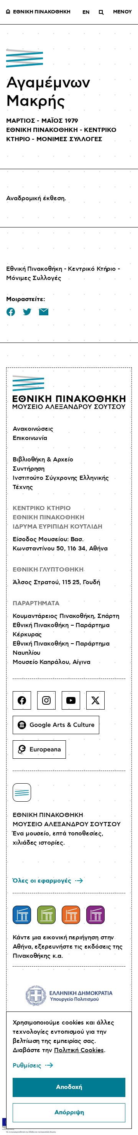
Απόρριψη (69, 1113)
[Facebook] (25, 703)
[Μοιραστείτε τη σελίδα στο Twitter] (27, 312)
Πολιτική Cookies (79, 1050)
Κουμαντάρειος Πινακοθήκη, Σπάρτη (66, 616)
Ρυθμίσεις (27, 1065)
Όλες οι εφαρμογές (42, 881)
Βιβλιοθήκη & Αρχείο (43, 459)
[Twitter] (98, 703)
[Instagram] (49, 703)
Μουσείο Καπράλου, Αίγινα (51, 662)
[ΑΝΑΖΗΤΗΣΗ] (101, 12)
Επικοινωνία (30, 438)
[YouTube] (74, 703)
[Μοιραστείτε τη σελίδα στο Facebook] (11, 312)
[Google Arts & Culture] (59, 728)
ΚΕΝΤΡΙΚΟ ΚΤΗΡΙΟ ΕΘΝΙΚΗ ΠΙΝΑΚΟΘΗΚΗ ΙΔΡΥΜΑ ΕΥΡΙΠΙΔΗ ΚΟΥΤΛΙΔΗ (57, 517)
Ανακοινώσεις (33, 429)
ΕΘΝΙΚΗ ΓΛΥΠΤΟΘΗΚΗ (48, 570)
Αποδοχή (69, 1087)
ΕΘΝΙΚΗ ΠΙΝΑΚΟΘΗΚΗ (42, 12)
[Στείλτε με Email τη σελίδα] (44, 312)
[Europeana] (42, 752)
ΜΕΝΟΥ (122, 12)
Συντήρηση (28, 469)
